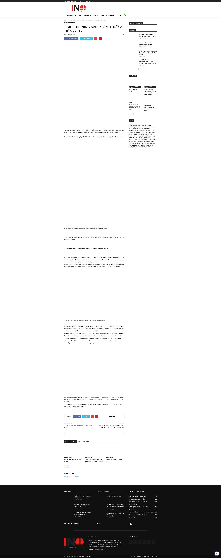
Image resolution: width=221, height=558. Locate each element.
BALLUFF (147, 127)
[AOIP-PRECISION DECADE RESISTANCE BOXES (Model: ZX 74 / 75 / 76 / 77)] (135, 100)
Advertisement (146, 556)
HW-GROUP (148, 136)
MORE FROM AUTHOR (84, 441)
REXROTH (138, 143)
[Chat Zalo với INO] (216, 553)
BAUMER (153, 127)
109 (123, 34)
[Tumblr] (149, 1)
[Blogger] (141, 1)
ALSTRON (131, 127)
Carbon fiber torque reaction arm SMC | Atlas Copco (150, 109)
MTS (130, 139)
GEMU (150, 134)
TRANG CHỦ (69, 15)
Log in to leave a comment (71, 476)
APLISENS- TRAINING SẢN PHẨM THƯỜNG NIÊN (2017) (78, 426)
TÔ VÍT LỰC (132, 509)
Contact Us (154, 556)
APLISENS (141, 127)
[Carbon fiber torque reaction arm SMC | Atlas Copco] (150, 101)
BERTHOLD (134, 128)
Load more (142, 69)
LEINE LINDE (138, 138)
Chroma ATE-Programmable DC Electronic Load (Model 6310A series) (148, 53)
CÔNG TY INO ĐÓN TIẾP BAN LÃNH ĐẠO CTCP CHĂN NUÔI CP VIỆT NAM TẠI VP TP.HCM (111, 426)
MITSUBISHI (146, 138)
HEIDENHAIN (132, 136)
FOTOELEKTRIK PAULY (135, 134)
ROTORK (152, 143)
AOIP (130, 102)
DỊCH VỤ (95, 15)
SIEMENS (142, 145)
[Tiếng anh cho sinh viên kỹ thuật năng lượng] (101, 515)
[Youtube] (155, 1)
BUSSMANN (138, 130)
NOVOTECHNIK (146, 139)
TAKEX (130, 147)
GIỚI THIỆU (78, 15)
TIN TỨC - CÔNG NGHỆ (74, 20)
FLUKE (154, 132)
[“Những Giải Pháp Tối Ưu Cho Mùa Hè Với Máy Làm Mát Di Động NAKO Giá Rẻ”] (68, 515)
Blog (87, 1)
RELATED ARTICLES (70, 441)
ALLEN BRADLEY (146, 125)
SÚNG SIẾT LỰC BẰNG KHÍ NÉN (138, 501)
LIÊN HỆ (119, 15)
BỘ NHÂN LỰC (68, 457)
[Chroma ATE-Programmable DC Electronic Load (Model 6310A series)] (133, 53)
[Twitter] (152, 1)
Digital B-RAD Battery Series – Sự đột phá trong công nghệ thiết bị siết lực (94, 461)
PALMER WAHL (133, 141)
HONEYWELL (140, 136)
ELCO (142, 132)
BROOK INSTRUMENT (144, 128)
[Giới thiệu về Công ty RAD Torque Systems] (115, 451)
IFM (153, 136)
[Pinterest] (146, 1)
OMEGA (154, 139)
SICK (137, 145)
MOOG (152, 138)
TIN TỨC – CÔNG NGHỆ (107, 15)
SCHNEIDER (132, 145)
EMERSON (148, 132)
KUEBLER (131, 138)
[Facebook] (144, 1)
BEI (130, 128)
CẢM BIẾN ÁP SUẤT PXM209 (114, 496)
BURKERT (131, 130)
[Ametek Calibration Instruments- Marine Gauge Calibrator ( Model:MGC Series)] (133, 62)
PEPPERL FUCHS (143, 141)
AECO (139, 125)
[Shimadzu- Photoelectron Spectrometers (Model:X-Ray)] (133, 37)
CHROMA (145, 130)
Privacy (139, 556)
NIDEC (134, 139)
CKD (149, 130)
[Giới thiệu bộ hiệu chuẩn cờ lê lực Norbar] (73, 451)
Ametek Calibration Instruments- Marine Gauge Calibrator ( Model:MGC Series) (147, 61)
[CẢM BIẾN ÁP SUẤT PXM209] (101, 498)
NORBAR (131, 125)
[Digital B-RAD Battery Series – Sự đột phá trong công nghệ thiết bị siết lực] (94, 451)
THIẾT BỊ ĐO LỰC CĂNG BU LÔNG (138, 507)
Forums (91, 1)
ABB (135, 125)
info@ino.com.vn (99, 549)
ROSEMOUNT (145, 143)
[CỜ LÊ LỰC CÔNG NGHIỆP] (135, 83)
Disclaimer (133, 556)
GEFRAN (144, 134)
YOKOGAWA (146, 147)
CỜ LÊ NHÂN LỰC (134, 504)
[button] (154, 15)
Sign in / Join (81, 1)
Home (65, 20)
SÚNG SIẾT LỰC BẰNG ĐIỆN (137, 499)
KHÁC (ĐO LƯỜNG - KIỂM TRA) (137, 496)
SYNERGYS (149, 145)
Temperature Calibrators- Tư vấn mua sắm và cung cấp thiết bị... (115, 506)
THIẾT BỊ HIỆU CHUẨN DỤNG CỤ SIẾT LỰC (141, 512)
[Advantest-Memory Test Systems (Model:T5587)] (133, 45)
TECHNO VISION (138, 147)
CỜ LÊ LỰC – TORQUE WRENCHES (133, 87)
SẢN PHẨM (87, 15)
